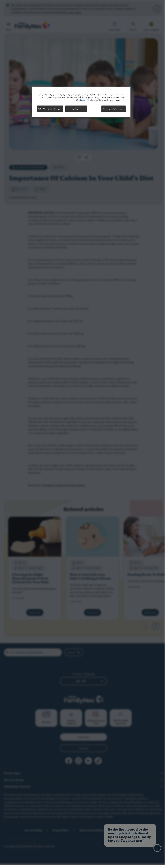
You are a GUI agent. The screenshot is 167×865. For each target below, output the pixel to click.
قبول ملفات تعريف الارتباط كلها (49, 108)
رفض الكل (76, 108)
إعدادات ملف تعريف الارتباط (113, 108)
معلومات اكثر (80, 100)
